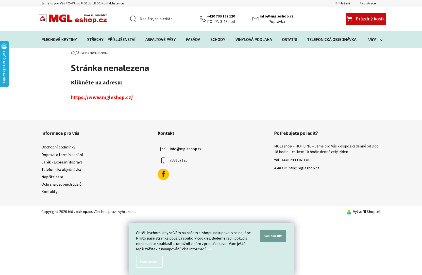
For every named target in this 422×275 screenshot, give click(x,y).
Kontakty (49, 191)
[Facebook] (163, 174)
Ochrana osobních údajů (61, 184)
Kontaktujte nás (113, 3)
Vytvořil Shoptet (367, 211)
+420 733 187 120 (221, 16)
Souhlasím (273, 236)
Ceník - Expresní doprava (62, 162)
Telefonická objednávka (61, 169)
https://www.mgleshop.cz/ (102, 97)
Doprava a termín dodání (62, 155)
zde (209, 249)
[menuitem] (59, 39)
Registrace (368, 3)
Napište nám (52, 177)
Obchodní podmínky (58, 147)
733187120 (178, 160)
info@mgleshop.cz (277, 16)
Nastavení (149, 261)
